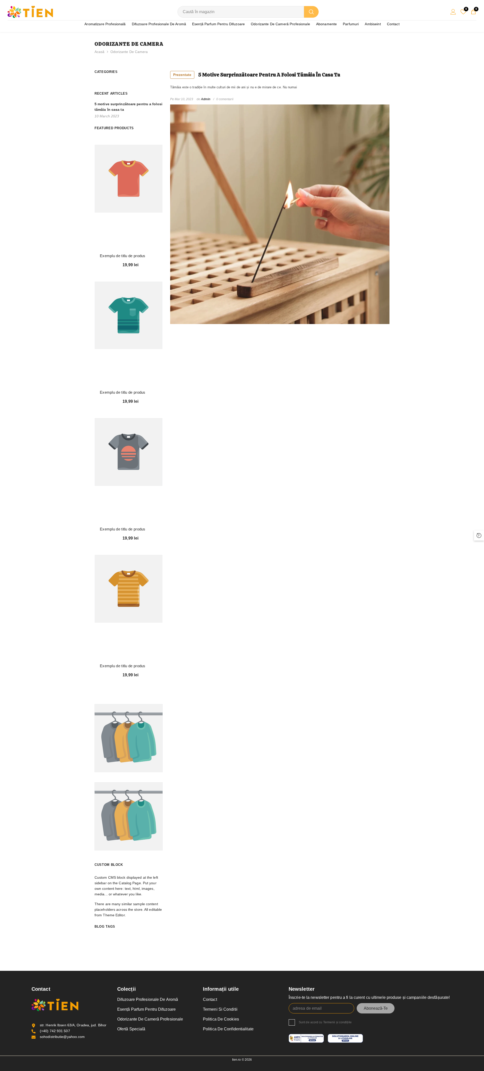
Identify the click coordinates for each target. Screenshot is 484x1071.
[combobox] (240, 12)
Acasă (100, 52)
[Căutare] (248, 12)
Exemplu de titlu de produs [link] (122, 256)
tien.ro (236, 1059)
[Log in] (453, 12)
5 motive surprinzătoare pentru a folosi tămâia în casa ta (256, 74)
